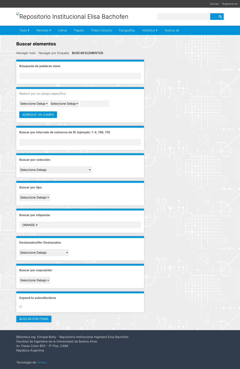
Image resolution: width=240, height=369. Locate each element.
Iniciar (214, 3)
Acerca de (172, 30)
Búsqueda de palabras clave (39, 66)
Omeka (42, 362)
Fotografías (127, 30)
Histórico (148, 30)
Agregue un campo (38, 114)
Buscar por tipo (30, 187)
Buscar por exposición (35, 270)
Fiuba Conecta (101, 30)
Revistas (42, 30)
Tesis (23, 30)
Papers (79, 30)
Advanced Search (213, 16)
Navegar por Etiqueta (54, 53)
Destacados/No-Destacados (40, 242)
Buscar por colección (34, 160)
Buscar (220, 16)
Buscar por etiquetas (34, 215)
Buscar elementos (87, 53)
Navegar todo (26, 53)
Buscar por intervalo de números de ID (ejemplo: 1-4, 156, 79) (64, 132)
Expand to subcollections (37, 298)
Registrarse (229, 3)
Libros (62, 30)
